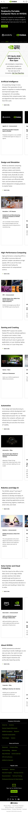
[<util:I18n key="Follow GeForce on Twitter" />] (16, 795)
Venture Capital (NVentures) (9, 723)
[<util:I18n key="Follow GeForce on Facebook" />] (8, 795)
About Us (4, 720)
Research (16, 727)
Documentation (6, 771)
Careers (13, 733)
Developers (5, 765)
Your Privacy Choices (17, 801)
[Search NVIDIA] (4, 1)
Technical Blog (6, 746)
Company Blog (14, 742)
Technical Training (17, 771)
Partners (12, 765)
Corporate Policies (6, 804)
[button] (24, 2)
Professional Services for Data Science (12, 774)
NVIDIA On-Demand (7, 755)
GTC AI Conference (7, 752)
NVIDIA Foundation (7, 727)
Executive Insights (7, 768)
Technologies (5, 733)
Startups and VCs (18, 768)
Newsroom (5, 742)
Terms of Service (9, 803)
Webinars (14, 746)
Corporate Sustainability (8, 730)
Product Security (16, 804)
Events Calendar (16, 749)
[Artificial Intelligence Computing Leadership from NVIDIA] (13, 1)
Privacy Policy (7, 801)
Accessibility (18, 803)
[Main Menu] (1, 2)
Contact (24, 804)
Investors (11, 720)
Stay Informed (6, 749)
